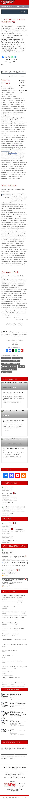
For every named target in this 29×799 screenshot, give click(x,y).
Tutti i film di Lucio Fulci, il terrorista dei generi (14, 565)
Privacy (13, 767)
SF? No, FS (24, 612)
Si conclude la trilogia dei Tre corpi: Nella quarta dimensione (13, 421)
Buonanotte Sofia (15, 145)
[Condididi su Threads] (9, 57)
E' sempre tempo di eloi (20, 666)
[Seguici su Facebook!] (5, 475)
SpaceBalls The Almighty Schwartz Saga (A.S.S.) (13, 748)
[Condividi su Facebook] (2, 57)
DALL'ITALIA (12, 711)
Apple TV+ (17, 6)
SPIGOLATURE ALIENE (9, 387)
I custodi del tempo (7, 639)
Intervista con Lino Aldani (9, 493)
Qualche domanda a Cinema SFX (11, 677)
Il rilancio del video (19, 617)
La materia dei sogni (7, 628)
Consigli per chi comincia (8, 606)
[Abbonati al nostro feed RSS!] (23, 475)
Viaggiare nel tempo (19, 628)
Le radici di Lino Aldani (8, 525)
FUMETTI (12, 720)
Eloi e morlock (21, 595)
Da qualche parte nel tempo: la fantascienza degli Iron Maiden (18, 705)
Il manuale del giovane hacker (10, 572)
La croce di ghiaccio (11, 369)
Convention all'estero (7, 617)
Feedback (19, 601)
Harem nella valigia (19, 149)
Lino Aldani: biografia (7, 513)
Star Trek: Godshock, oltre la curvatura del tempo (18, 722)
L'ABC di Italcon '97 (7, 672)
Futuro (3, 369)
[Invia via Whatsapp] (12, 57)
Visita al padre (5, 151)
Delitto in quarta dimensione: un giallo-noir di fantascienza (13, 393)
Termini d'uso (7, 767)
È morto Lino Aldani (7, 531)
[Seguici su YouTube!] (17, 475)
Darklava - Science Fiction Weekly (11, 612)
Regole (18, 767)
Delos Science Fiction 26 (8, 597)
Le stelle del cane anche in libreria (17, 731)
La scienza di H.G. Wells (19, 639)
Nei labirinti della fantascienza (9, 366)
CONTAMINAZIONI (14, 702)
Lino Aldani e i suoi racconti (9, 498)
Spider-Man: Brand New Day (7, 6)
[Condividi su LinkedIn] (15, 57)
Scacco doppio (19, 529)
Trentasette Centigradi (17, 358)
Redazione (23, 767)
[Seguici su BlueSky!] (11, 475)
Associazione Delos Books (14, 777)
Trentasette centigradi (7, 149)
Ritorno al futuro (6, 634)
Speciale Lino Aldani (7, 489)
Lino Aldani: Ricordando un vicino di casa (14, 449)
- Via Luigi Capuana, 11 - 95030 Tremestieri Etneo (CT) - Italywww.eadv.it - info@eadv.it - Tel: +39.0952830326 (16, 787)
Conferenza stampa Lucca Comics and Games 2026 (13, 757)
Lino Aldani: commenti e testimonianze (12, 509)
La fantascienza (15, 363)
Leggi (14, 700)
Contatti (14, 769)
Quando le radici (12, 153)
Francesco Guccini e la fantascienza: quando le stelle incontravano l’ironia (18, 714)
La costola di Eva (15, 683)
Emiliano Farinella (12, 60)
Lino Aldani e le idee (7, 502)
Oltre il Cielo (21, 366)
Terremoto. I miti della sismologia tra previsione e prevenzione (12, 582)
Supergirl (22, 6)
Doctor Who (15, 634)
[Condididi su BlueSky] (6, 57)
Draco (22, 683)
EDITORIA (6, 415)
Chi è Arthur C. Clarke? (8, 552)
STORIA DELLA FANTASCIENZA (12, 443)
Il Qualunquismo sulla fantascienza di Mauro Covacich (16, 696)
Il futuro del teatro (7, 623)
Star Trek (15, 623)
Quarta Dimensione (6, 372)
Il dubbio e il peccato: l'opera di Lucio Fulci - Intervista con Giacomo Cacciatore (13, 557)
